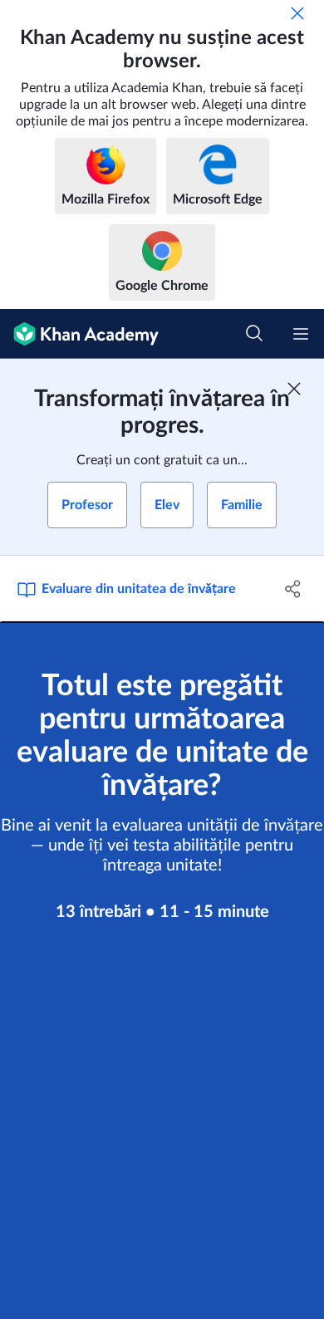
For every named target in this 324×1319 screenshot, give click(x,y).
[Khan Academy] (79, 334)
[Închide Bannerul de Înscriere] (294, 388)
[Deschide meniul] (301, 334)
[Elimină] (297, 13)
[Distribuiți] (292, 589)
